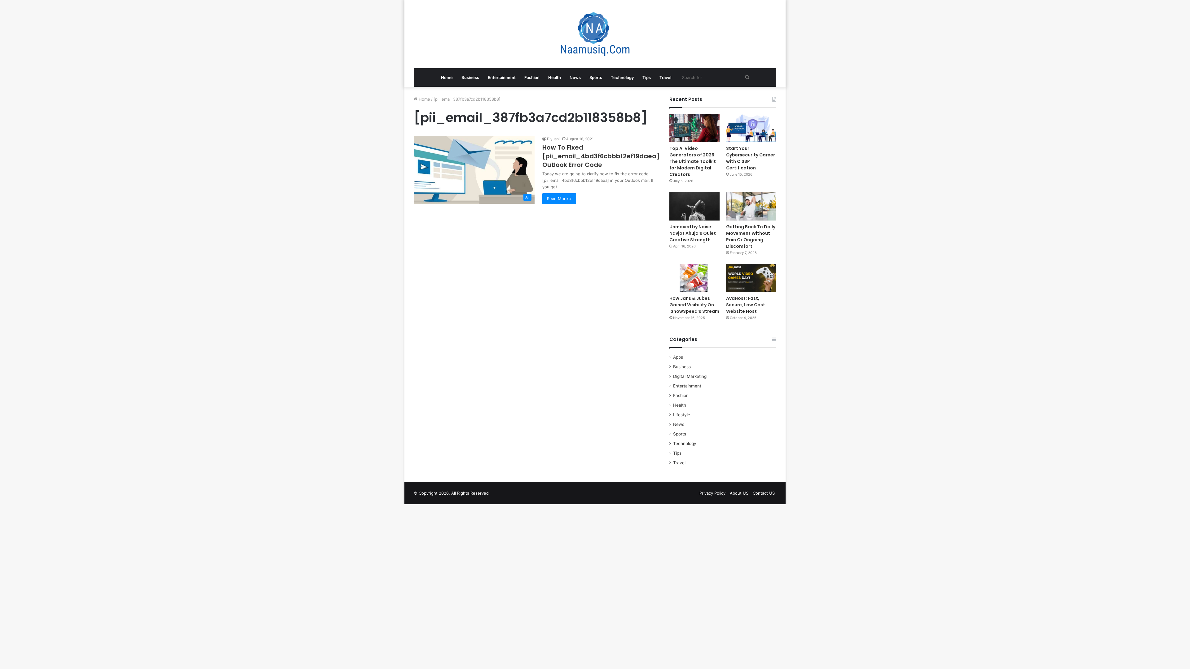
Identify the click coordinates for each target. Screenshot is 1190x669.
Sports (595, 77)
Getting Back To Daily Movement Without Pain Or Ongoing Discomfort (750, 236)
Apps (678, 357)
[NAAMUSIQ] (595, 34)
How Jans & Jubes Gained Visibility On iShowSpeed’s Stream (694, 304)
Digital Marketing (690, 376)
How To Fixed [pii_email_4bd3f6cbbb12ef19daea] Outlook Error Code (601, 156)
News (575, 77)
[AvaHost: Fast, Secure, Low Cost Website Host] (751, 278)
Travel (665, 77)
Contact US (764, 493)
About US (739, 493)
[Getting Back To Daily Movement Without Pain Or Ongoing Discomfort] (751, 206)
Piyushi (553, 139)
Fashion (532, 77)
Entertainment (502, 77)
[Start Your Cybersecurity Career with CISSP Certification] (751, 128)
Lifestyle (681, 414)
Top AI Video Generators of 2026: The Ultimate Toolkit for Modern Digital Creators (692, 161)
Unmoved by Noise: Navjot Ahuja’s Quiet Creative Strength (692, 233)
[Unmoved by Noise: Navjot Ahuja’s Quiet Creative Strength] (694, 206)
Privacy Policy (712, 493)
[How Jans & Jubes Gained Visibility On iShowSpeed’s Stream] (694, 278)
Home (447, 77)
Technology (622, 77)
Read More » (559, 198)
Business (470, 77)
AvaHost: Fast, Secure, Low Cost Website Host (745, 304)
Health (554, 77)
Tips (646, 77)
